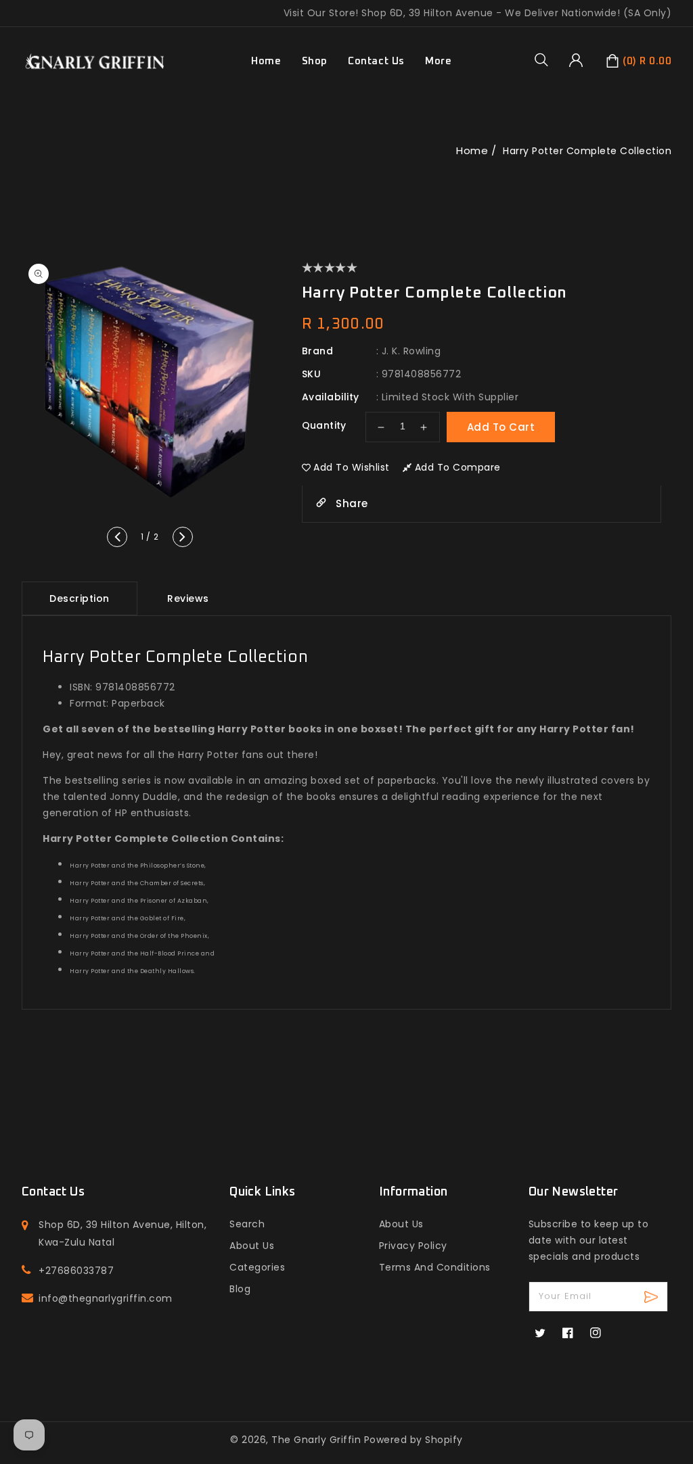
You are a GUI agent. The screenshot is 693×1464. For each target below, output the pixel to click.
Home (472, 150)
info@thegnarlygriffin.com (106, 1298)
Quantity (324, 425)
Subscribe (653, 1296)
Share (350, 503)
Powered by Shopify (413, 1439)
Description (79, 598)
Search (247, 1224)
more (438, 61)
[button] (546, 59)
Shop (315, 61)
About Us (251, 1245)
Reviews (188, 598)
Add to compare (458, 467)
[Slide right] (183, 537)
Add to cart (501, 427)
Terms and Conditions (435, 1267)
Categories (257, 1267)
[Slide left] (117, 537)
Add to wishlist (351, 467)
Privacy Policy (413, 1245)
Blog (239, 1289)
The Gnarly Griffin (316, 1439)
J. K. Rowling (411, 351)
